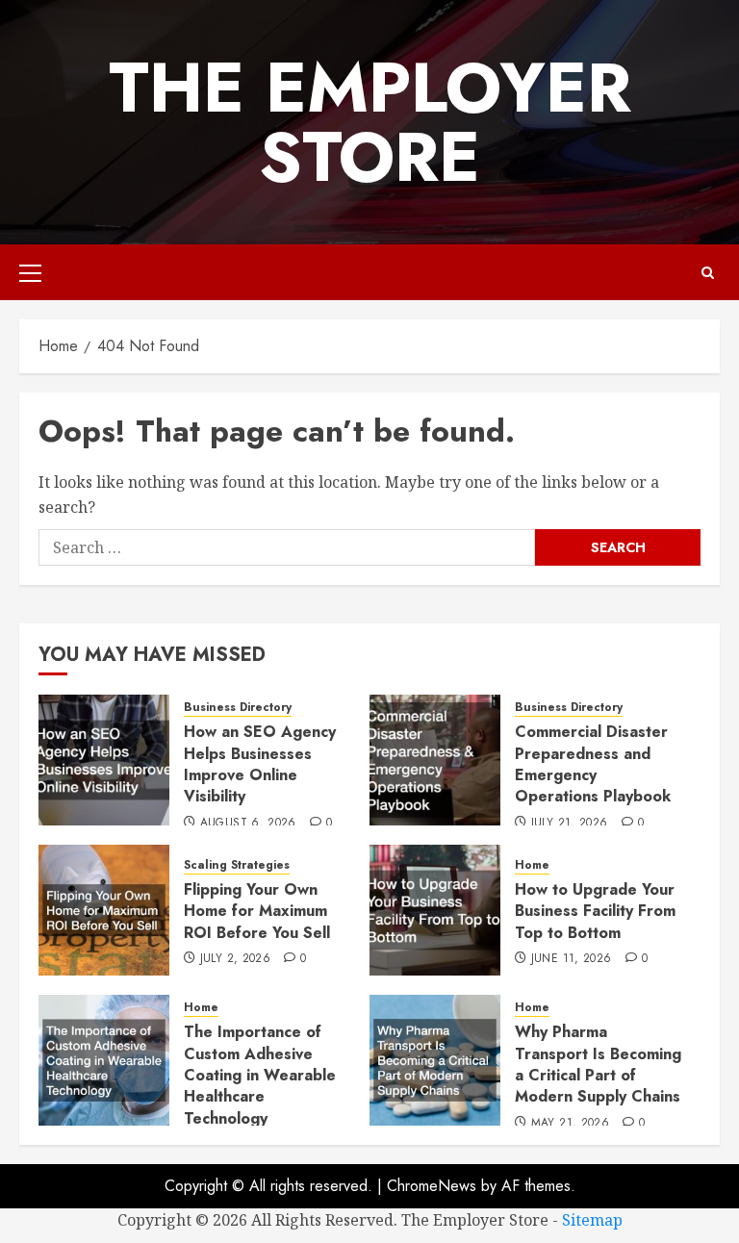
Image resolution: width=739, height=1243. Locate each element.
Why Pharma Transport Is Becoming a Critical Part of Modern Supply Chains (598, 1064)
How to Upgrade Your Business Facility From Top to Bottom (595, 911)
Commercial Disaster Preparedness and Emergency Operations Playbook (593, 764)
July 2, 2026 (235, 959)
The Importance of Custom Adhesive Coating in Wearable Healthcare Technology (260, 1075)
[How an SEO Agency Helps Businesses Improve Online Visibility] (103, 760)
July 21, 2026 (569, 823)
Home (532, 865)
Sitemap (592, 1219)
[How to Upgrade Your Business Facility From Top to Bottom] (435, 910)
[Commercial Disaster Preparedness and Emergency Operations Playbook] (435, 760)
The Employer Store (370, 122)
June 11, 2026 (571, 959)
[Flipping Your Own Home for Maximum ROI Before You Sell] (103, 910)
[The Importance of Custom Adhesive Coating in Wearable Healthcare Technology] (103, 1060)
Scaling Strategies (237, 865)
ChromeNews (431, 1186)
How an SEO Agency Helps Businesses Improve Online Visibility (260, 764)
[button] (30, 272)
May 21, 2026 (570, 1123)
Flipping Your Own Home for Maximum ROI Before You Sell (257, 911)
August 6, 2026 (248, 823)
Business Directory (238, 707)
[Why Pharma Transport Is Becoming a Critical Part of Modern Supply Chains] (435, 1060)
